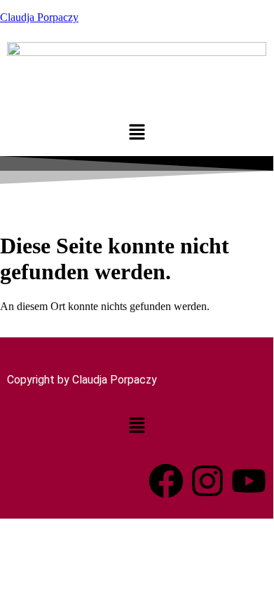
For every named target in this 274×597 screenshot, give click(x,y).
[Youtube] (248, 480)
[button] (137, 133)
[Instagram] (207, 480)
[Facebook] (166, 480)
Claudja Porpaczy (39, 17)
